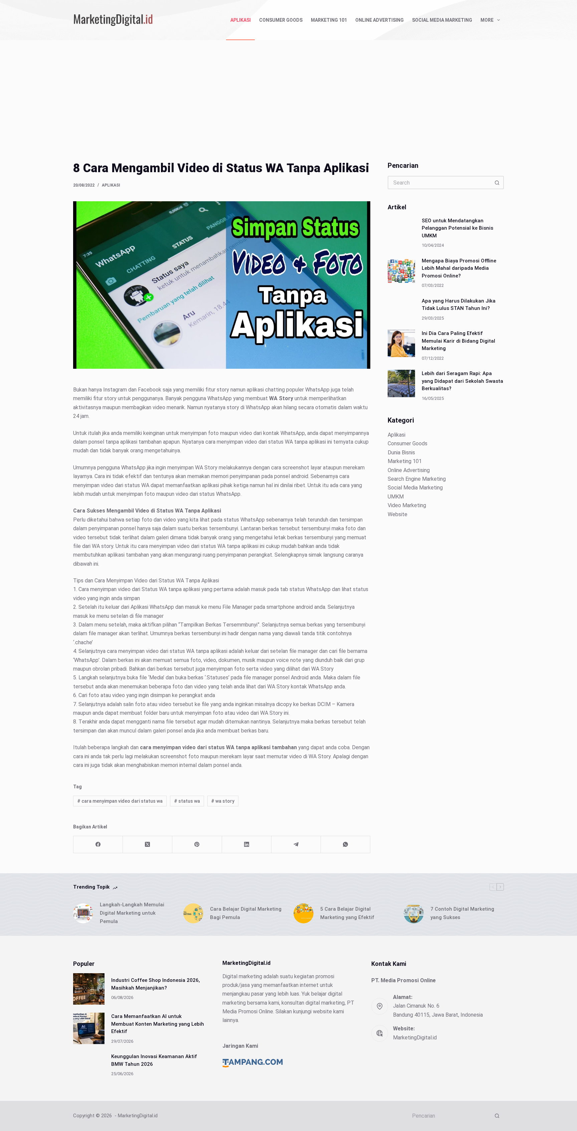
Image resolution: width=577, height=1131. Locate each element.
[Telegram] (296, 844)
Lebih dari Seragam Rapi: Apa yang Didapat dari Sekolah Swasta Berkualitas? (462, 380)
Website (397, 514)
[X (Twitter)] (147, 844)
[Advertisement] (288, 90)
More (487, 20)
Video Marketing (407, 505)
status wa (187, 801)
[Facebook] (98, 844)
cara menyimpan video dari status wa (120, 801)
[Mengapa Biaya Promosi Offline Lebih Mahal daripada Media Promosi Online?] (401, 270)
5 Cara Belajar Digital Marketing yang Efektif (347, 913)
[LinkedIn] (246, 844)
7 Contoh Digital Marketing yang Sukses (462, 913)
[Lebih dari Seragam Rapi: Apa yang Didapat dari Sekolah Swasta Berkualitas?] (401, 383)
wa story (222, 801)
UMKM (396, 496)
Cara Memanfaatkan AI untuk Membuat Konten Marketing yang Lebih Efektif (157, 1023)
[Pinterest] (197, 844)
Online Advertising (379, 20)
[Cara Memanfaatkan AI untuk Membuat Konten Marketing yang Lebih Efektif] (89, 1028)
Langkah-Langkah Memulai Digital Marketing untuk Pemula (132, 913)
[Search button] (497, 182)
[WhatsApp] (345, 844)
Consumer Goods (281, 20)
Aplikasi (240, 20)
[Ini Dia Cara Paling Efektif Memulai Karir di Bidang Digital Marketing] (401, 343)
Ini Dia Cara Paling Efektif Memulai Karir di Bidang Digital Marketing (458, 340)
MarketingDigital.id (415, 1037)
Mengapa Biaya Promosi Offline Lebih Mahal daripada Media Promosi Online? (459, 267)
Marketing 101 (329, 20)
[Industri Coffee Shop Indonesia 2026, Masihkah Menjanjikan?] (89, 989)
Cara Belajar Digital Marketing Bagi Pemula (245, 913)
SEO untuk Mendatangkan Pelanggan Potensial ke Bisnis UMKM (457, 227)
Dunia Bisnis (401, 452)
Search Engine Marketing (417, 479)
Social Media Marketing (442, 20)
